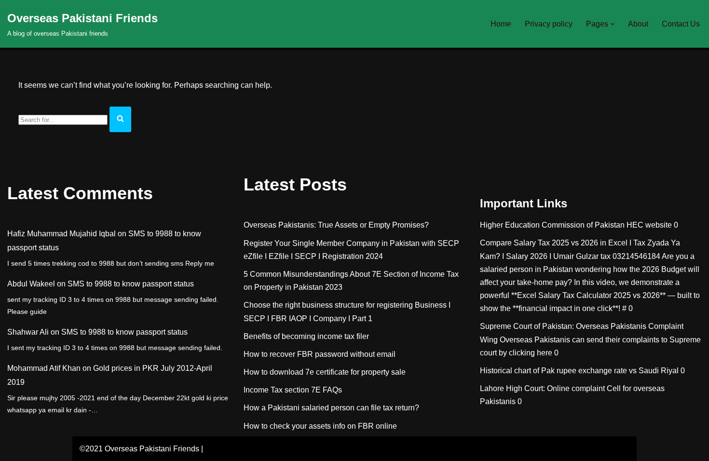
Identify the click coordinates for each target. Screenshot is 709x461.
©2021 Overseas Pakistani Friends (139, 449)
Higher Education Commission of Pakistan (552, 225)
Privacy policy (549, 24)
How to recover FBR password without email (319, 354)
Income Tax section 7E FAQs (293, 390)
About (638, 24)
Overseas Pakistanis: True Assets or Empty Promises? (336, 225)
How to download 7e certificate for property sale (325, 372)
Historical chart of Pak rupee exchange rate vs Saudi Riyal (579, 370)
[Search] (120, 119)
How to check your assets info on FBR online (320, 426)
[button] (612, 24)
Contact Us (681, 24)
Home (501, 24)
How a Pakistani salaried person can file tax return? (331, 408)
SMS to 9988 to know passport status (131, 284)
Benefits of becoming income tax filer (306, 336)
